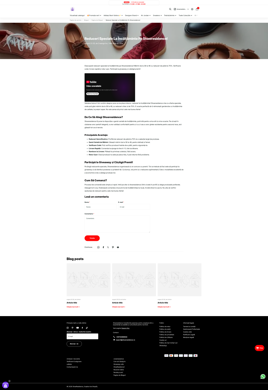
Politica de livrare (165, 332)
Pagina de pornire (75, 20)
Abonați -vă (74, 344)
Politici (161, 323)
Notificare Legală (189, 334)
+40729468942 (121, 337)
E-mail (121, 202)
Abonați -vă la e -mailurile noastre (79, 332)
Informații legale (188, 323)
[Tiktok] (87, 328)
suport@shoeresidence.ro (125, 340)
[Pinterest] (72, 328)
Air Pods (198, 15)
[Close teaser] (9, 381)
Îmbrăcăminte (169, 15)
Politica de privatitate (166, 334)
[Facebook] (82, 328)
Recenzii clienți (119, 370)
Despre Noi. (126, 328)
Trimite (92, 238)
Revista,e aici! (118, 372)
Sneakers (156, 15)
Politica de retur (164, 326)
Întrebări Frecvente (73, 359)
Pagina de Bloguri (97, 20)
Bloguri (86, 20)
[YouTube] (77, 328)
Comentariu (89, 214)
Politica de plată (164, 329)
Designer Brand (131, 15)
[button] (5, 385)
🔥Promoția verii (93, 15)
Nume (87, 202)
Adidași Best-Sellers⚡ (112, 15)
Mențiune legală (188, 337)
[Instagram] (68, 328)
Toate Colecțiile (184, 15)
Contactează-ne (72, 367)
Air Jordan (145, 15)
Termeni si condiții (189, 326)
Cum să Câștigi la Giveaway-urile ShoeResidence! (119, 364)
